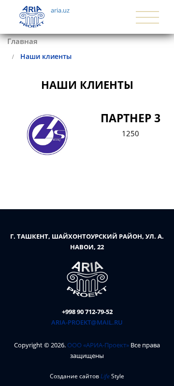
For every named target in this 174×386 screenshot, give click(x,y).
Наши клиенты (46, 56)
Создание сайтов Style (87, 376)
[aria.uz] (87, 278)
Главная (22, 41)
